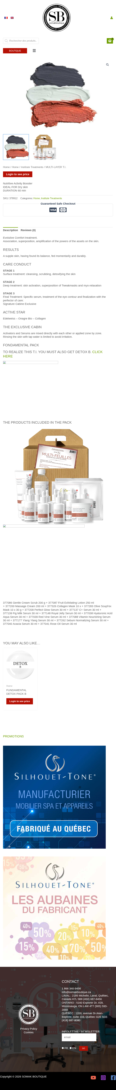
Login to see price (17, 174)
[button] (15, 50)
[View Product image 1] (16, 147)
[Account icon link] (111, 17)
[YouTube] (93, 1077)
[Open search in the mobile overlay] (21, 41)
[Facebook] (113, 1077)
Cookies (29, 1032)
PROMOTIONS (13, 736)
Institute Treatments (32, 167)
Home (6, 167)
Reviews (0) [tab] (28, 230)
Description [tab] (10, 230)
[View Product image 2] (44, 147)
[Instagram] (103, 1077)
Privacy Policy (28, 1028)
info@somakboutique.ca (76, 992)
